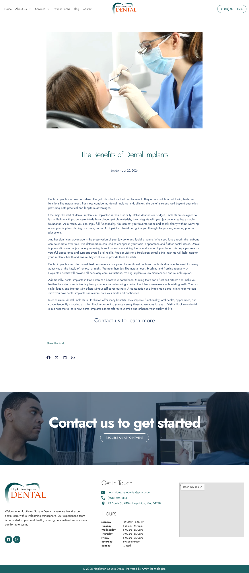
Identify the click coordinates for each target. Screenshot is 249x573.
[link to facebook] (8, 539)
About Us (21, 9)
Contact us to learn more (124, 320)
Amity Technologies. (154, 569)
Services (40, 9)
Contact (87, 9)
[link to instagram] (16, 539)
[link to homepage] (124, 9)
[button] (48, 357)
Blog (76, 9)
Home (8, 9)
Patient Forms (61, 9)
